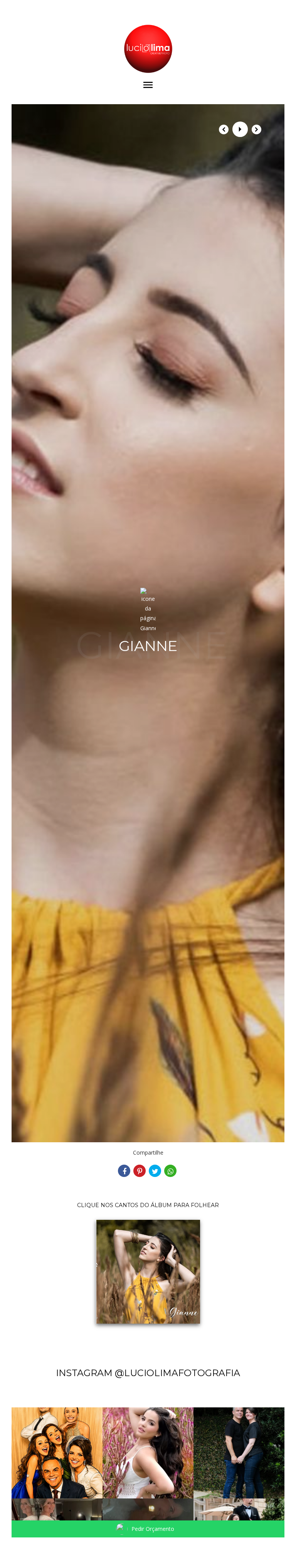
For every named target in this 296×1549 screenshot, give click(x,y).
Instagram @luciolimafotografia (148, 1372)
